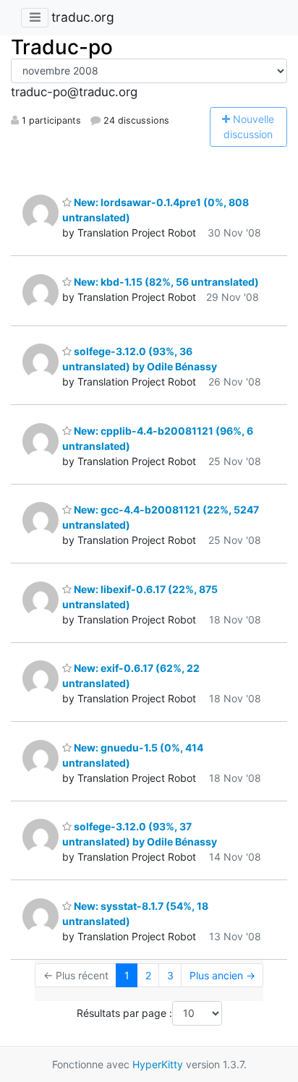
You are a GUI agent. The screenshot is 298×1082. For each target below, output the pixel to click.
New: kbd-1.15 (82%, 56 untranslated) (165, 282)
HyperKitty (157, 1064)
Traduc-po (62, 47)
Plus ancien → (222, 975)
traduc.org (82, 17)
